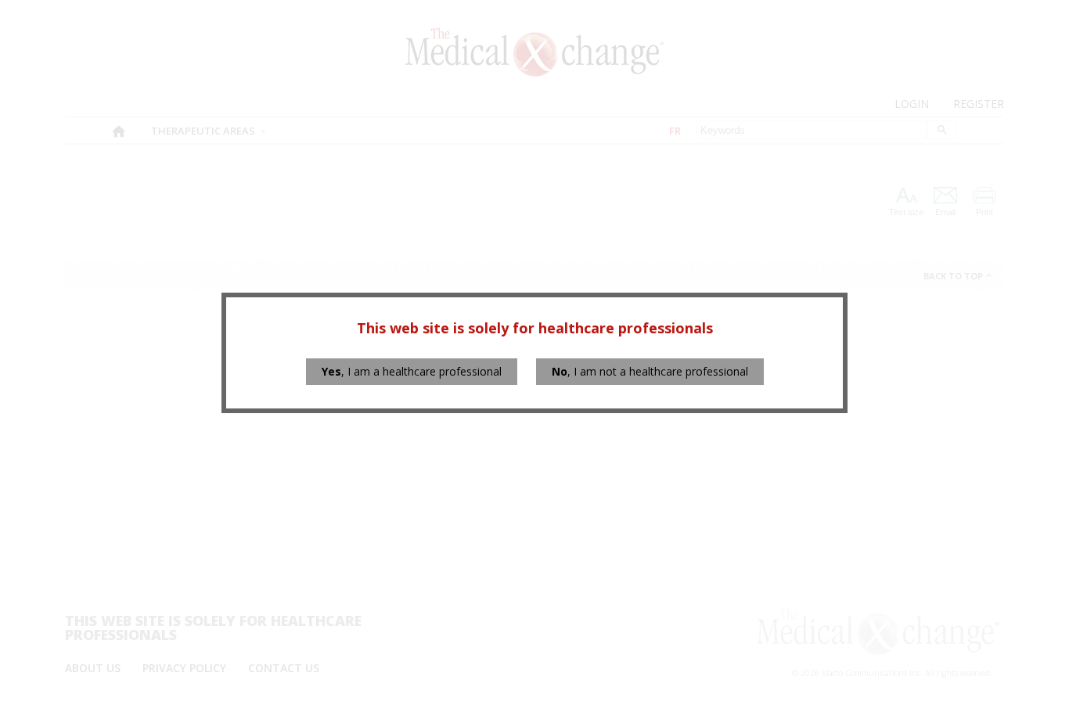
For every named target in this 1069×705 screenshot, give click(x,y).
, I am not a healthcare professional (650, 371)
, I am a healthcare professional (412, 371)
